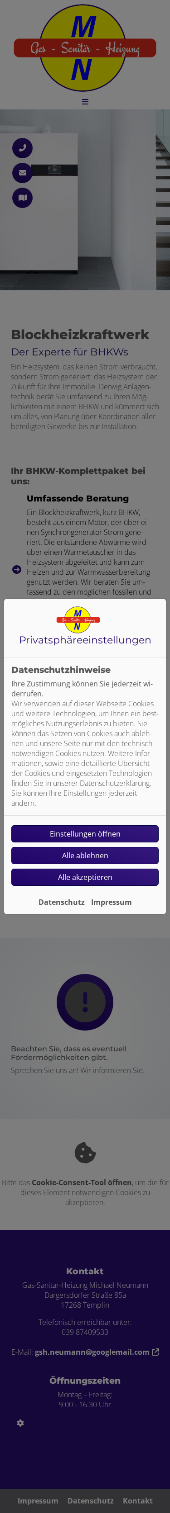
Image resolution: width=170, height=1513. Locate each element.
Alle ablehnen (85, 856)
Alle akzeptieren (85, 877)
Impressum (111, 902)
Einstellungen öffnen (85, 834)
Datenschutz (62, 902)
